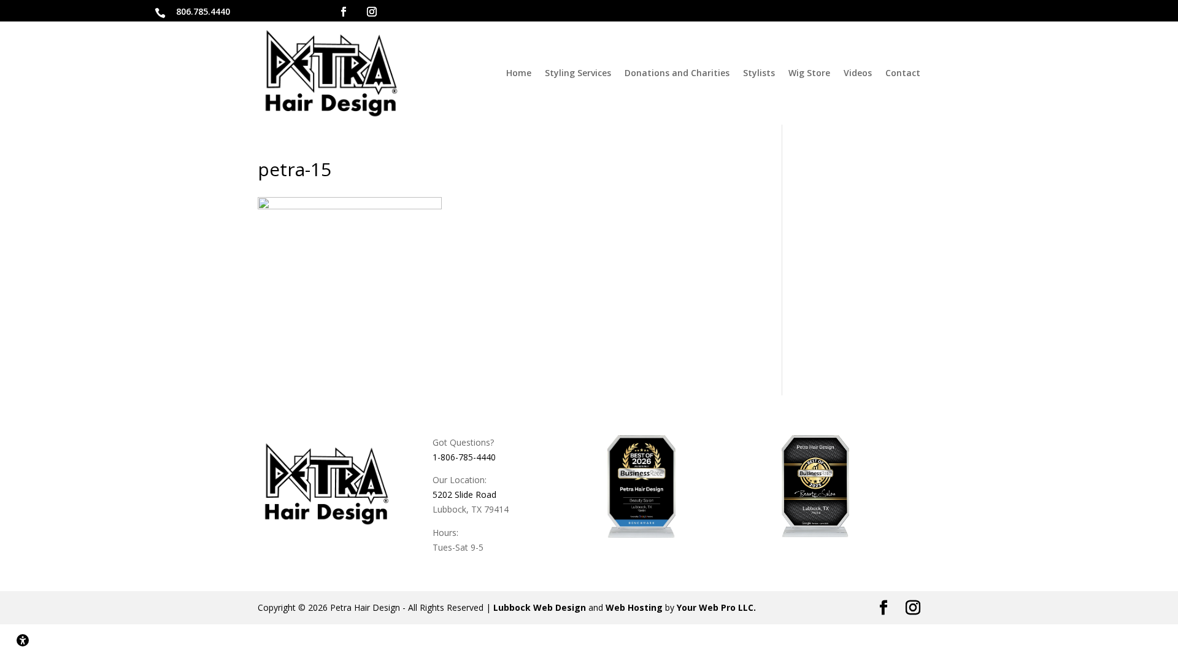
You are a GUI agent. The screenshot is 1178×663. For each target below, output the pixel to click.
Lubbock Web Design (539, 607)
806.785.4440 (203, 11)
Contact (902, 73)
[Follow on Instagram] (372, 11)
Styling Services (578, 73)
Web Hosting (634, 607)
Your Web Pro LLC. (716, 607)
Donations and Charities (677, 73)
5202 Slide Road (464, 494)
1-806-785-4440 (464, 457)
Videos (858, 73)
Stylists (759, 73)
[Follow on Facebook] (343, 11)
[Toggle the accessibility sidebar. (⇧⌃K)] (22, 640)
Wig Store (809, 73)
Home (518, 73)
